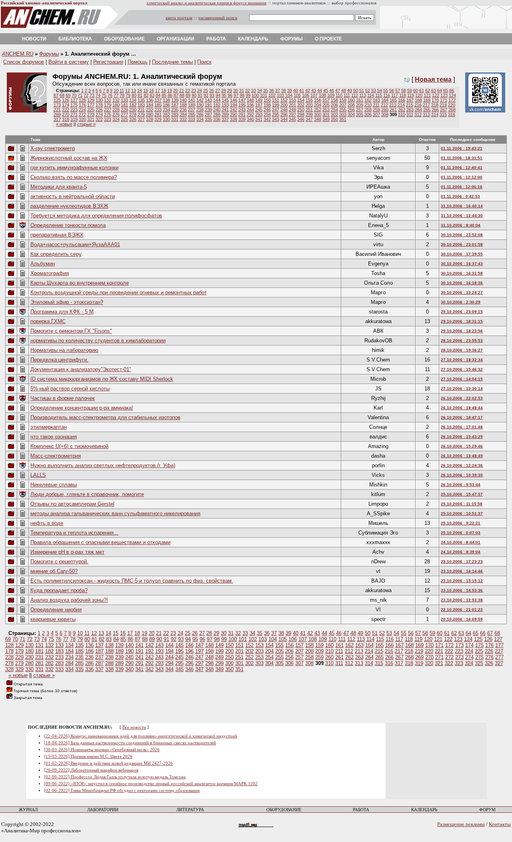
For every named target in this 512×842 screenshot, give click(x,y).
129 (90, 100)
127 (74, 100)
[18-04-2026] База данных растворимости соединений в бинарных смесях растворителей (130, 743)
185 (158, 104)
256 (351, 109)
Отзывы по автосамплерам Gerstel (72, 504)
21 (181, 90)
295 (275, 114)
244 (250, 109)
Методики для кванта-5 (58, 187)
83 (152, 95)
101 (263, 95)
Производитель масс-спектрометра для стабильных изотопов (105, 417)
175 (74, 104)
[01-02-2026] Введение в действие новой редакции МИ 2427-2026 (108, 763)
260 (384, 109)
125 (57, 100)
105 (297, 95)
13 (133, 90)
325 (124, 119)
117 (394, 95)
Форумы (291, 39)
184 (149, 104)
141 (191, 100)
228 (116, 109)
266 (435, 109)
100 (255, 95)
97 (236, 95)
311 (409, 114)
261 (393, 109)
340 (250, 119)
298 (300, 114)
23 (193, 90)
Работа (216, 39)
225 (90, 109)
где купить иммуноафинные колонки (74, 168)
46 (331, 90)
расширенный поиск (217, 18)
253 (326, 109)
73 (92, 95)
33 (253, 90)
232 (149, 109)
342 (267, 119)
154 (300, 100)
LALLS (38, 475)
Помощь (138, 62)
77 (116, 95)
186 (166, 104)
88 (182, 95)
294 (267, 114)
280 (149, 114)
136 (149, 100)
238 (200, 109)
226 (99, 109)
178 (99, 104)
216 (418, 104)
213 (392, 104)
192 (216, 104)
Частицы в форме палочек (62, 398)
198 (267, 104)
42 (307, 90)
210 (368, 104)
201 (292, 104)
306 (368, 114)
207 (342, 104)
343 (275, 119)
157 (326, 100)
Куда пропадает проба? (59, 590)
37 (277, 90)
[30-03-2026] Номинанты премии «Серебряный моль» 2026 (102, 750)
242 (233, 109)
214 (401, 104)
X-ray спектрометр (52, 148)
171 (443, 100)
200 (284, 104)
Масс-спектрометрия (55, 456)
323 (107, 119)
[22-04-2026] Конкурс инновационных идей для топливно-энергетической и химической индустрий (140, 736)
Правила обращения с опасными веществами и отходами (100, 542)
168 (418, 100)
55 (385, 90)
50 (355, 90)
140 (183, 100)
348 (317, 119)
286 (200, 114)
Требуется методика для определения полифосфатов (96, 216)
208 (351, 104)
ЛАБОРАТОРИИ (102, 810)
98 (242, 95)
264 (418, 109)
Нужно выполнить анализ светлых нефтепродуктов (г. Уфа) (102, 465)
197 (258, 104)
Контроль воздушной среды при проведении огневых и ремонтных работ (118, 292)
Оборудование (124, 39)
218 (434, 104)
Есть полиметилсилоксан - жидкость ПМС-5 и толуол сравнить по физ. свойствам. (131, 581)
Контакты (500, 824)
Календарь (253, 39)
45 (325, 90)
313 (426, 114)
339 (242, 119)
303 (342, 114)
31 (241, 90)
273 (90, 114)
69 (68, 95)
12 (127, 90)
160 (351, 100)
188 (183, 104)
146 (233, 100)
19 (169, 90)
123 (444, 95)
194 (233, 104)
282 (166, 114)
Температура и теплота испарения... (74, 533)
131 (107, 100)
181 (124, 104)
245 (258, 109)
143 (208, 100)
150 (267, 100)
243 (242, 109)
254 (334, 109)
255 (342, 109)
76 (110, 95)
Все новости (134, 727)
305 (359, 114)
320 (82, 119)
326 (132, 119)
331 (174, 119)
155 (309, 100)
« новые (64, 124)
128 (82, 100)
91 (200, 95)
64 (439, 90)
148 (250, 100)
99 (248, 95)
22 (187, 90)
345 (292, 119)
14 (139, 90)
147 (242, 100)
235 (174, 109)
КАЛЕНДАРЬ (424, 810)
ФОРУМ (487, 810)
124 (452, 95)
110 (339, 95)
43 (313, 90)
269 (57, 114)
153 (292, 100)
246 (267, 109)
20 (175, 90)
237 (191, 109)
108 (322, 95)
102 (272, 95)
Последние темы (172, 62)
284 (183, 114)
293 (258, 114)
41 (301, 90)
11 (122, 90)
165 (393, 100)
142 (200, 100)
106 (305, 95)
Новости (34, 39)
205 (326, 104)
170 (435, 100)
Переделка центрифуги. (59, 360)
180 (116, 104)
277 (124, 114)
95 (224, 95)
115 (378, 95)
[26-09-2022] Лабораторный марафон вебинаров (91, 770)
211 (376, 104)
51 (361, 90)
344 (284, 119)
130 (99, 100)
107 (314, 95)
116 (386, 95)
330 (166, 119)
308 (384, 114)
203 (309, 104)
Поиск (204, 62)
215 (409, 104)
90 (194, 95)
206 (334, 104)
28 (223, 90)
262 (401, 109)
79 (128, 95)
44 (319, 90)
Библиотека (75, 39)
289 (225, 114)
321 (90, 119)
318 (65, 119)
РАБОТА (361, 810)
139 (174, 100)
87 (176, 95)
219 (443, 104)
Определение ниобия (56, 610)
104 (288, 95)
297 (292, 114)
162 (368, 100)
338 (233, 119)
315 (443, 114)
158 (334, 100)
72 (86, 95)
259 (376, 109)
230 (132, 109)
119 (410, 95)
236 (183, 109)
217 (426, 104)
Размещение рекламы (461, 824)
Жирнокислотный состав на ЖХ (68, 158)
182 (132, 104)
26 (211, 90)
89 (188, 95)
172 (452, 100)
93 (212, 95)
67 (56, 95)
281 (158, 114)
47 (337, 90)
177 (90, 104)
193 (225, 104)
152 (284, 100)
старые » (86, 124)
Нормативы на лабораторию (64, 350)
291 (242, 114)
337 (225, 119)
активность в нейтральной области (72, 196)
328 (149, 119)
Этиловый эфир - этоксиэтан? (66, 302)
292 (250, 114)
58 (403, 90)
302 (334, 114)
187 (174, 104)
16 (151, 90)
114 (370, 95)
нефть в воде (46, 523)
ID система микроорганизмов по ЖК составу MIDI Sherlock (101, 379)
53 (373, 90)
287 (208, 114)
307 (376, 114)
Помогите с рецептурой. (59, 562)
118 (402, 95)
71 (80, 95)
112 (354, 95)
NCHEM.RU (17, 54)
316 (451, 114)
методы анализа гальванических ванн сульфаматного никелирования (115, 513)
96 (230, 95)
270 (65, 114)
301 (326, 114)
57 (397, 90)
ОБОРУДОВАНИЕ (284, 810)
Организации (175, 39)
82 (146, 95)
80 (134, 95)
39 (289, 90)
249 (292, 109)
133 (124, 100)
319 (74, 119)
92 (206, 95)
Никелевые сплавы (53, 485)
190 (200, 104)
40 (295, 90)
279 (141, 114)
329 (158, 119)
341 (258, 119)
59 (409, 90)
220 (451, 104)
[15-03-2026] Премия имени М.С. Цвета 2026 (88, 756)
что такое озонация (53, 437)
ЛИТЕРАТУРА (190, 810)
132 (116, 100)
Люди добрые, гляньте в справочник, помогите (87, 494)
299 (309, 114)
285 (191, 114)
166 (401, 100)
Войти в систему (68, 62)
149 (258, 100)
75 (104, 95)
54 (379, 90)
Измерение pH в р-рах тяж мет (67, 552)
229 (124, 109)
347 (309, 119)
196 (250, 104)
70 (74, 95)
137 (158, 100)
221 (57, 109)
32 (247, 90)
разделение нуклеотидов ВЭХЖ (69, 206)
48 (343, 90)
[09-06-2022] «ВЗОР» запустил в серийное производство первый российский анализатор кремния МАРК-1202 (151, 784)
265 (426, 109)
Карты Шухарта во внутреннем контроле (79, 283)
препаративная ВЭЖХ (57, 235)
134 (132, 100)
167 (410, 100)
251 (309, 109)
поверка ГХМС (48, 321)
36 (271, 90)
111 (347, 95)
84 (158, 95)
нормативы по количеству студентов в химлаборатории (98, 341)
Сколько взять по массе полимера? (73, 177)
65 (445, 90)
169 (426, 100)
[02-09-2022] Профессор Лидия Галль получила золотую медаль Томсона (115, 777)
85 (164, 95)
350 (334, 119)
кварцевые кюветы (53, 619)
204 (317, 104)
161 (359, 100)
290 (233, 114)
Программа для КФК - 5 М (62, 312)
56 (391, 90)
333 (191, 119)
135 (141, 100)
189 (191, 104)
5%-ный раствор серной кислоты (70, 389)
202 (300, 104)
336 (216, 119)
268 (452, 109)
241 (225, 109)
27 (217, 90)
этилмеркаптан (48, 427)
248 (284, 109)
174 (65, 104)
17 (157, 90)
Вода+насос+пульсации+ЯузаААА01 (75, 244)
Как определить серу (56, 254)
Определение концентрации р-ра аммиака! (81, 408)
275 (107, 114)
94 (218, 95)
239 (208, 109)
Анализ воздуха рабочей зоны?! (69, 600)
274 (99, 114)
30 (235, 90)
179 (107, 104)
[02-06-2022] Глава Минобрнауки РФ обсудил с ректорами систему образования (122, 790)
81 (140, 95)
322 (99, 119)
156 (317, 100)
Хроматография (49, 273)
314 (434, 114)
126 (65, 100)
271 (74, 114)
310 (401, 114)
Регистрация (108, 62)
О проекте (328, 39)
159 (342, 100)
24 (199, 90)
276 (116, 114)
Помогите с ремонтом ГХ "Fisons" (71, 331)
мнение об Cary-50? (54, 571)
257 (359, 109)
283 (174, 114)
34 (259, 90)
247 (275, 109)
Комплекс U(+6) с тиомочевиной (69, 446)
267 (443, 109)
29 (229, 90)
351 (342, 119)
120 (418, 95)
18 (163, 90)
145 (225, 100)
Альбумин (42, 264)
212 (384, 104)
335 (208, 119)
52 (367, 90)
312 (418, 114)
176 (82, 104)
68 (62, 95)
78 (122, 95)
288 (216, 114)
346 (300, 119)
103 (280, 95)
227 (107, 109)
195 (242, 104)
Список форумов (23, 62)
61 (421, 90)
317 (57, 119)
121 (427, 95)
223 (74, 109)
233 (158, 109)
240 (216, 109)
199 (275, 104)
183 (141, 104)
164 (384, 100)
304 (351, 114)
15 (145, 90)
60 (415, 90)
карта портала (179, 18)
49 (349, 90)
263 (410, 109)
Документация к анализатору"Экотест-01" (80, 369)
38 (283, 90)
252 (317, 109)
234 (166, 109)
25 (205, 90)
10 (116, 90)
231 (141, 109)
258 (368, 109)
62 (427, 90)
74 (98, 95)
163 (376, 100)
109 (330, 95)
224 (82, 109)
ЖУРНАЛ (28, 810)
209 (359, 104)
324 (116, 119)
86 (170, 95)
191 (208, 104)
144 (216, 100)
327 (141, 119)
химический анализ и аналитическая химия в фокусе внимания (206, 3)
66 (451, 90)
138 (166, 100)
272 (82, 114)
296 (284, 114)
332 (183, 119)
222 (65, 109)
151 (275, 100)
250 (300, 109)
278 (132, 114)
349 (326, 119)
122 (435, 95)
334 (200, 119)
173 (57, 104)
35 (265, 90)
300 (317, 114)
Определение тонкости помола (68, 225)
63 (433, 90)
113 (362, 95)
